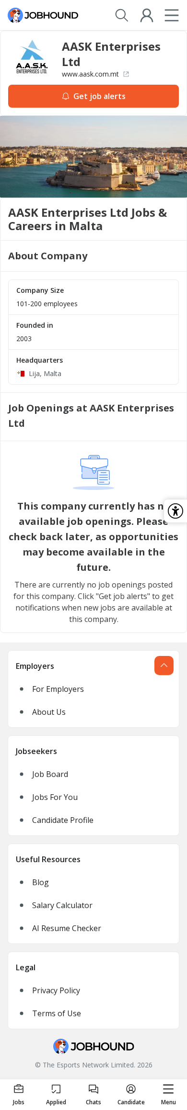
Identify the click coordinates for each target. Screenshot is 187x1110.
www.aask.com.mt (90, 73)
